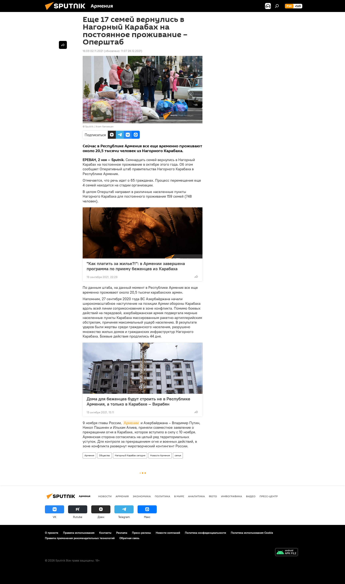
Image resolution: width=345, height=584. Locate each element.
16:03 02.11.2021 (93, 51)
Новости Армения (160, 455)
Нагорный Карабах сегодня (130, 455)
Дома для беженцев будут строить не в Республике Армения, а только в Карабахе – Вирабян (138, 401)
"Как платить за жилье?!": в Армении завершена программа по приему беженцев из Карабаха (136, 266)
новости (105, 496)
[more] (196, 277)
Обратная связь (129, 538)
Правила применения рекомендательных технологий (80, 538)
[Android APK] (286, 552)
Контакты (105, 533)
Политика (162, 496)
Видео (251, 496)
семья (178, 455)
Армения (89, 455)
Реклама (121, 533)
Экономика (142, 496)
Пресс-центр (269, 496)
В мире (179, 496)
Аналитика (196, 496)
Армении (131, 423)
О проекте (51, 533)
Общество (104, 455)
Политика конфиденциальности (205, 533)
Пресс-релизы (141, 533)
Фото (213, 496)
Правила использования (78, 533)
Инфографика (231, 496)
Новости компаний (168, 533)
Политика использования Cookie (252, 533)
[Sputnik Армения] (67, 11)
